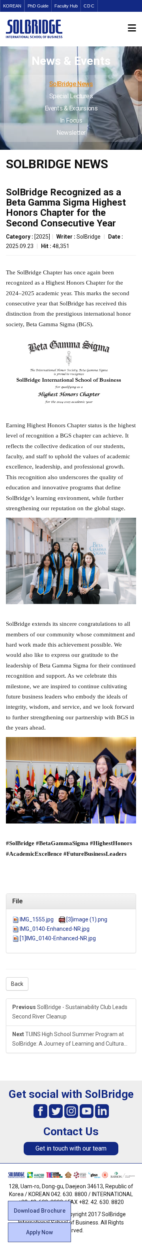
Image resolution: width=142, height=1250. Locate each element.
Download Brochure (39, 1211)
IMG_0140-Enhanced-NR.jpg (55, 929)
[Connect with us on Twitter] (56, 1110)
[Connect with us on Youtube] (86, 1110)
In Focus (71, 120)
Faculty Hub (66, 6)
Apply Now (39, 1232)
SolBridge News (71, 84)
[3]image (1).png (86, 919)
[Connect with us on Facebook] (40, 1110)
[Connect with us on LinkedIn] (102, 1110)
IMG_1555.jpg (37, 919)
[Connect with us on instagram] (71, 1110)
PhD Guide (38, 6)
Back (17, 984)
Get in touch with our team (71, 1148)
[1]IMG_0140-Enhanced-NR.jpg (58, 938)
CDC (89, 6)
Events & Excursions (71, 108)
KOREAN (12, 6)
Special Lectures (71, 96)
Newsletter (71, 132)
